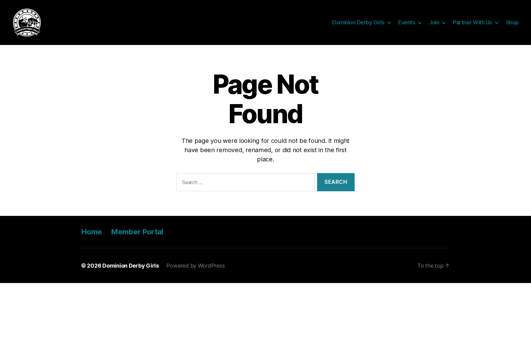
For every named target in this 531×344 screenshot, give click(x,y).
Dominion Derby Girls (358, 22)
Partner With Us (472, 22)
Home (91, 231)
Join (434, 22)
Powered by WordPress (195, 265)
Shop (512, 22)
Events (406, 22)
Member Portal (137, 231)
